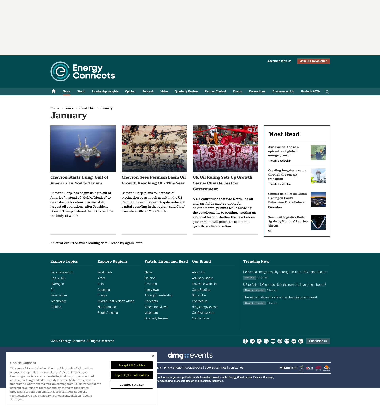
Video (164, 91)
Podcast (147, 91)
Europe (102, 295)
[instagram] (252, 341)
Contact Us (199, 301)
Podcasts (151, 301)
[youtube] (273, 341)
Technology (58, 301)
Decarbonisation (61, 272)
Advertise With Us (279, 61)
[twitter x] (259, 341)
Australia (104, 290)
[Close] (153, 356)
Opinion (130, 91)
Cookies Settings (215, 367)
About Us (198, 272)
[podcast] (279, 341)
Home (54, 108)
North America (108, 307)
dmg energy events (205, 307)
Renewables (58, 295)
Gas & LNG (86, 108)
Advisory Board (202, 278)
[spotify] (286, 341)
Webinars (151, 312)
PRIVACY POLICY (173, 367)
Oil (52, 290)
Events (237, 91)
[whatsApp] (300, 341)
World (81, 91)
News (66, 91)
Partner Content (215, 91)
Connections (257, 91)
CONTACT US (236, 367)
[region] (81, 378)
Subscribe (199, 295)
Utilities (55, 307)
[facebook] (245, 341)
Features (151, 284)
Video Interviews (156, 307)
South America (108, 312)
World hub (105, 272)
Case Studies (201, 290)
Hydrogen (57, 284)
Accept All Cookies (131, 365)
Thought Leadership (159, 295)
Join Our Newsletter (313, 61)
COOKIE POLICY (193, 367)
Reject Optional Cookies (132, 375)
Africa (102, 278)
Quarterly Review (186, 91)
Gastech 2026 (310, 91)
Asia (101, 284)
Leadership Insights (105, 91)
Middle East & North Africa (116, 301)
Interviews (152, 290)
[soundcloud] (293, 341)
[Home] (53, 91)
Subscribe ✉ (318, 341)
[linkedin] (266, 341)
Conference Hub (283, 91)
